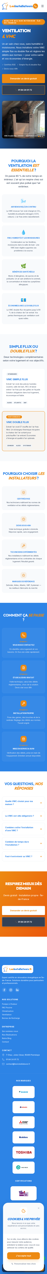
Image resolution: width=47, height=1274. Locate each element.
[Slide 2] (40, 136)
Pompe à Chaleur (9, 1004)
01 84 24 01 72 (12, 1059)
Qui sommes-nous (10, 1031)
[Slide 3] (42, 136)
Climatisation (8, 1011)
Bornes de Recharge (11, 1018)
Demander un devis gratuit (23, 78)
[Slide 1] (38, 136)
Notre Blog (6, 1038)
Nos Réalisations (9, 1035)
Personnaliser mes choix (25, 1264)
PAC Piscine (7, 1007)
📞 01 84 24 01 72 (23, 90)
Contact (5, 1042)
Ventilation (7, 1015)
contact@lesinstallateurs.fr (18, 1064)
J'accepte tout (23, 1255)
